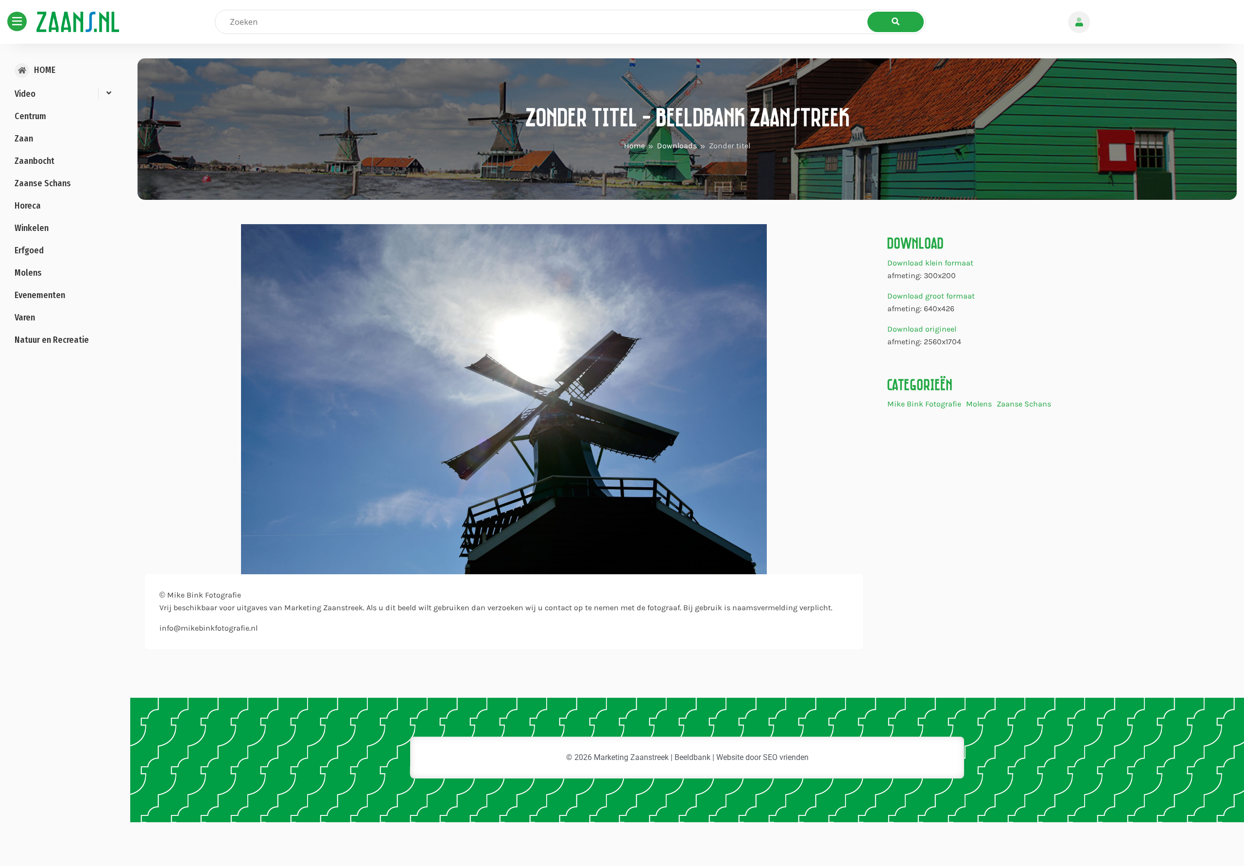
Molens (979, 404)
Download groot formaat (931, 295)
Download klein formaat (930, 262)
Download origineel (921, 329)
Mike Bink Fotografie (924, 404)
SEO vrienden (786, 757)
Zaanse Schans (1024, 404)
